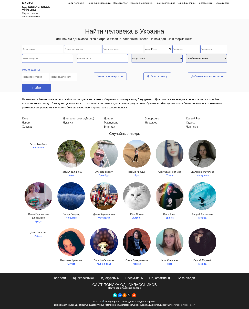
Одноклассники (83, 278)
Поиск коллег (120, 3)
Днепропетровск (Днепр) (78, 118)
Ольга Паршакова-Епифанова (38, 218)
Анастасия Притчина (169, 173)
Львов (26, 122)
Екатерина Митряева (202, 173)
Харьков (27, 126)
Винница (109, 126)
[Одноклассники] (124, 295)
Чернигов (192, 126)
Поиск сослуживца (165, 3)
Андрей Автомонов (202, 216)
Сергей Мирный (202, 262)
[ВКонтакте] (120, 295)
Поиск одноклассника (99, 3)
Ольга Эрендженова (137, 262)
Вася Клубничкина (104, 262)
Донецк (108, 118)
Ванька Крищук (136, 173)
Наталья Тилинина (71, 173)
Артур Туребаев (38, 146)
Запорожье (152, 118)
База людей (222, 3)
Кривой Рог (193, 118)
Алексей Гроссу (104, 173)
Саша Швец (169, 216)
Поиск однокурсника (141, 3)
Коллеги (60, 278)
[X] (129, 295)
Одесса (190, 122)
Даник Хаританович (104, 216)
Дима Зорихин (38, 234)
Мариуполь (111, 122)
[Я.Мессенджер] (115, 295)
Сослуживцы (134, 278)
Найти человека (75, 3)
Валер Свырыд (71, 216)
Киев (25, 118)
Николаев (151, 122)
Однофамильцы (186, 3)
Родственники (205, 3)
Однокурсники (109, 278)
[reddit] (134, 295)
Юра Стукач (136, 216)
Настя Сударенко (169, 262)
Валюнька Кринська (71, 262)
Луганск (68, 122)
